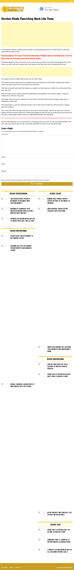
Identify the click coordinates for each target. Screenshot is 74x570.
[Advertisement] (37, 34)
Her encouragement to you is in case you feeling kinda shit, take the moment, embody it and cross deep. (36, 118)
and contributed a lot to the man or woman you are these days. (36, 57)
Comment (4, 134)
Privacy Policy (4, 567)
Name (3, 157)
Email (3, 164)
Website (3, 171)
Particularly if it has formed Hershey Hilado (24, 55)
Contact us (17, 567)
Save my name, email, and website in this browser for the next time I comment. (25, 180)
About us (11, 567)
